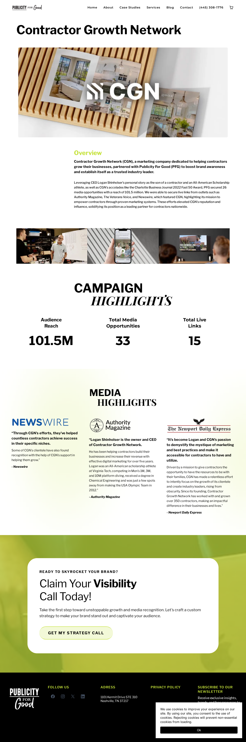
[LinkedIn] (83, 696)
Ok (199, 730)
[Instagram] (63, 696)
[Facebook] (53, 696)
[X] (73, 696)
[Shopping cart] (231, 7)
